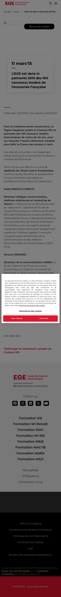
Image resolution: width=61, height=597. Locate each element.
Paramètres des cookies (30, 311)
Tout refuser (17, 318)
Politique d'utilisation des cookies (32, 305)
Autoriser (44, 318)
